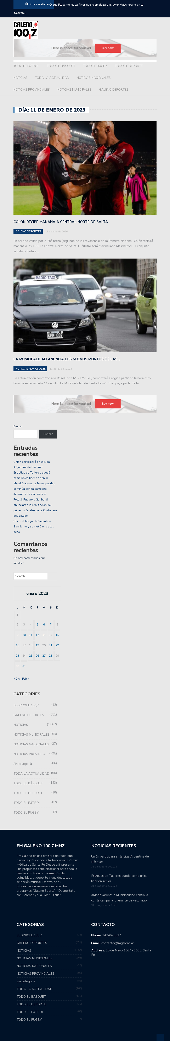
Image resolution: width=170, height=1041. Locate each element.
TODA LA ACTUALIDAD (52, 78)
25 (30, 656)
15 (57, 635)
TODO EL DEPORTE (129, 66)
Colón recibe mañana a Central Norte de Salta (60, 222)
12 (37, 635)
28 (50, 656)
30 (17, 666)
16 (17, 645)
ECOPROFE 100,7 (26, 705)
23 (17, 656)
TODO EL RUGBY (95, 66)
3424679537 (111, 935)
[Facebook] (142, 13)
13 (44, 635)
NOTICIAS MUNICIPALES (74, 89)
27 (44, 656)
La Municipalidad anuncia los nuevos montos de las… (66, 359)
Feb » (25, 679)
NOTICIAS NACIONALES (94, 78)
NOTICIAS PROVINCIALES (31, 89)
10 (24, 635)
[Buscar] (47, 13)
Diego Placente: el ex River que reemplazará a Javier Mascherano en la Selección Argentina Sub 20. (96, 7)
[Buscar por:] (26, 13)
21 (50, 645)
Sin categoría (22, 764)
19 (37, 645)
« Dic (16, 679)
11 (30, 635)
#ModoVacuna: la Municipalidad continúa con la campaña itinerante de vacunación (34, 488)
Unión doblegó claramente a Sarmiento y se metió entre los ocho (33, 526)
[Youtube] (154, 13)
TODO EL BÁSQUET (61, 66)
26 (37, 656)
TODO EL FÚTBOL (26, 66)
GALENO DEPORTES (113, 89)
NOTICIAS (20, 78)
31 (24, 666)
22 (57, 645)
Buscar (18, 426)
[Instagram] (148, 13)
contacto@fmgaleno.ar (117, 943)
